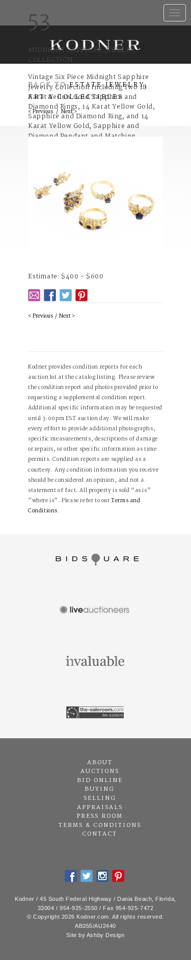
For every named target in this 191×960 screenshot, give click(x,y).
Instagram (102, 876)
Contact (99, 834)
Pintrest (81, 295)
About (100, 762)
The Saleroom (95, 712)
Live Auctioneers (95, 610)
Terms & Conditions (100, 825)
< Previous (40, 316)
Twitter (66, 295)
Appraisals (100, 807)
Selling (100, 798)
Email (34, 295)
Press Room (99, 816)
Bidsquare (95, 559)
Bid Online (100, 780)
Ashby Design (106, 935)
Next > (67, 316)
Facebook (50, 295)
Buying (100, 789)
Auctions (99, 771)
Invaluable (95, 661)
